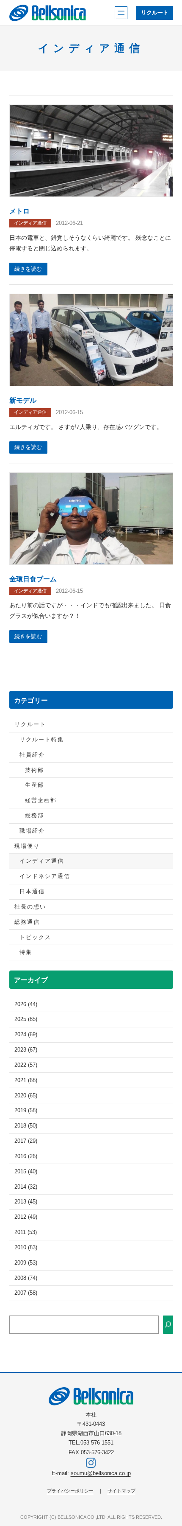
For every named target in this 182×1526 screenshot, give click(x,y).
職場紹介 (32, 831)
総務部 (34, 816)
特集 (25, 952)
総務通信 (27, 922)
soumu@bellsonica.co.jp (101, 1473)
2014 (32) (25, 1187)
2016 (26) (25, 1156)
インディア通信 (30, 222)
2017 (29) (25, 1141)
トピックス (35, 937)
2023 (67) (25, 1050)
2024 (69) (25, 1035)
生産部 (34, 785)
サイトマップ (121, 1490)
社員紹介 (32, 755)
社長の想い (30, 907)
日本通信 (32, 892)
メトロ (19, 211)
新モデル (22, 400)
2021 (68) (25, 1080)
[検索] (168, 1325)
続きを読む (28, 269)
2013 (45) (25, 1202)
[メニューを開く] (121, 12)
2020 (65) (25, 1096)
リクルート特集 (41, 740)
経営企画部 (41, 800)
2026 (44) (25, 1004)
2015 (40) (25, 1172)
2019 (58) (25, 1111)
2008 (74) (25, 1278)
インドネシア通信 (44, 876)
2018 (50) (25, 1126)
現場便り (27, 846)
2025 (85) (25, 1019)
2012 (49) (25, 1217)
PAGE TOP (169, 1473)
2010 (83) (25, 1248)
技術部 (34, 770)
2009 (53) (25, 1263)
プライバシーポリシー (70, 1490)
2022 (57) (25, 1065)
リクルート (154, 13)
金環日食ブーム (33, 579)
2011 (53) (25, 1232)
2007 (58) (25, 1293)
